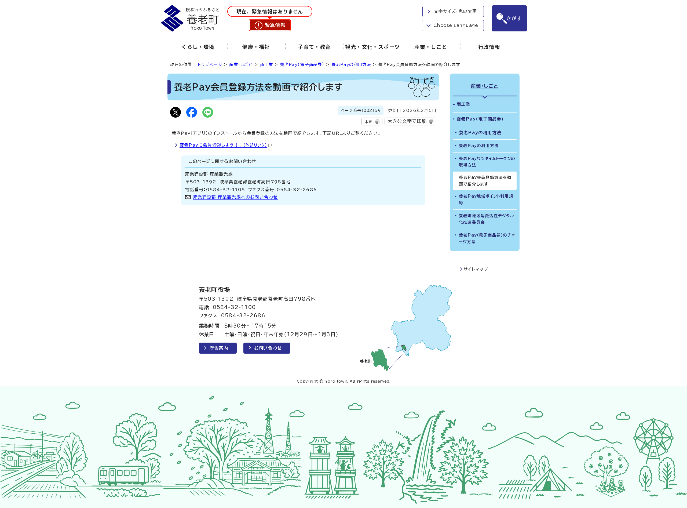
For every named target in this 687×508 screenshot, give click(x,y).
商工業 (266, 65)
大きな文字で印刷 (407, 121)
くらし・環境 (197, 46)
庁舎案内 (219, 348)
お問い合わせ (268, 348)
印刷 (368, 121)
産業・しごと (430, 46)
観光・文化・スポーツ (372, 46)
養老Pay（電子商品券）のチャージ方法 (487, 238)
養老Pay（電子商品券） (302, 65)
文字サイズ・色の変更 (455, 11)
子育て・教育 (314, 46)
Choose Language (455, 25)
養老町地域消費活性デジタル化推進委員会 (486, 219)
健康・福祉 (256, 46)
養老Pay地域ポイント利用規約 (486, 199)
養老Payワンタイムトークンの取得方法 (487, 162)
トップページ (210, 65)
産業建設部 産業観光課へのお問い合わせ (235, 197)
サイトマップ (475, 269)
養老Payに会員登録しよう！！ (223, 145)
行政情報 (489, 46)
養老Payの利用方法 (351, 65)
